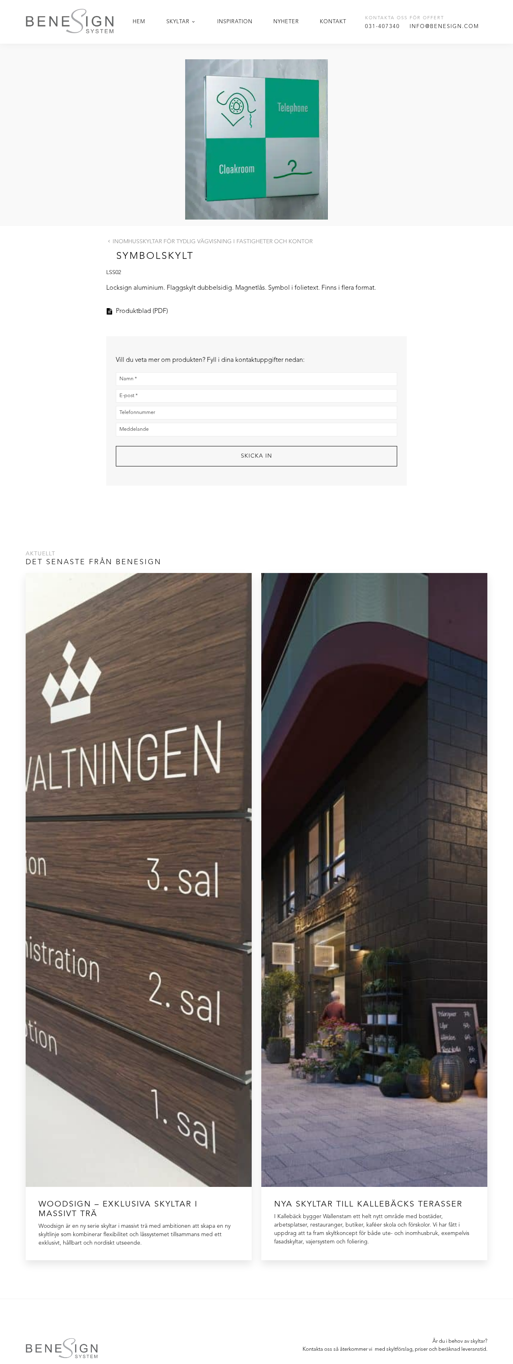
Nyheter (286, 21)
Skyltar (178, 21)
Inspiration (234, 21)
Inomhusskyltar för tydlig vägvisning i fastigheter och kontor (213, 241)
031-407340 (382, 26)
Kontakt (333, 21)
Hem (139, 21)
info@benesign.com (444, 26)
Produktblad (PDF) (142, 311)
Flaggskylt (181, 288)
